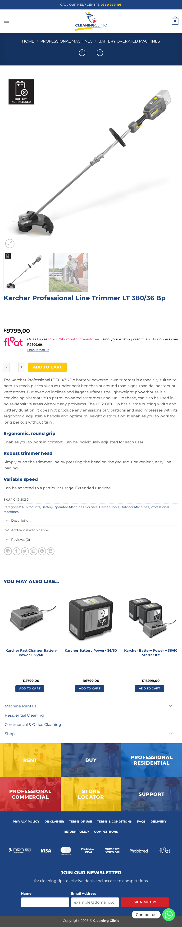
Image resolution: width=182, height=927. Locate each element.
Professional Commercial (30, 794)
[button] (6, 21)
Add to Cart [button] (30, 688)
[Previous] (13, 162)
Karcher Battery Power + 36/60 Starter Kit (150, 652)
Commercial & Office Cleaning (33, 724)
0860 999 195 (111, 4)
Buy (91, 760)
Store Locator (91, 794)
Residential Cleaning (24, 715)
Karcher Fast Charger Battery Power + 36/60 (31, 652)
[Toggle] (7, 521)
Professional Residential (152, 760)
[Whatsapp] (168, 914)
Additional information (30, 530)
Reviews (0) (20, 539)
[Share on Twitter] (25, 551)
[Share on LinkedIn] (51, 551)
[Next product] (82, 52)
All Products (31, 507)
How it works (38, 350)
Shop (10, 734)
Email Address (83, 893)
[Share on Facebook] (16, 551)
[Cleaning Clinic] (91, 21)
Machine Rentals (20, 706)
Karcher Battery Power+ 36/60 (91, 650)
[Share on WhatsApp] (8, 551)
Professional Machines (66, 41)
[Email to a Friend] (33, 551)
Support (152, 794)
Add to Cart (47, 367)
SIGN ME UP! (145, 902)
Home (28, 41)
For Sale (91, 507)
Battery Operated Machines (129, 41)
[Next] (169, 162)
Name (26, 893)
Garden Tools (109, 507)
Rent (30, 760)
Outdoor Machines (134, 507)
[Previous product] (100, 52)
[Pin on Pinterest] (42, 551)
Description (21, 520)
